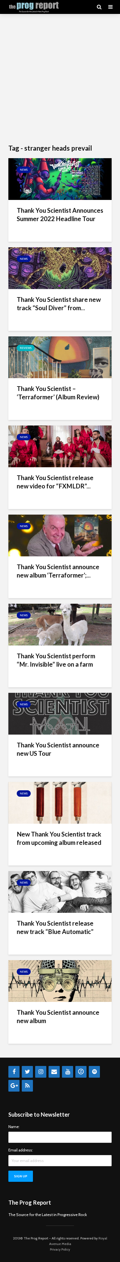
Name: (14, 1126)
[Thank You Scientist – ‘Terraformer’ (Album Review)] (60, 356)
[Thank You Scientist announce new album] (60, 980)
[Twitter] (27, 1072)
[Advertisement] (60, 79)
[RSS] (27, 1086)
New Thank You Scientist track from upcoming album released (59, 838)
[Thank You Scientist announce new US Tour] (60, 713)
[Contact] (54, 1072)
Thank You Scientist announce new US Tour (58, 749)
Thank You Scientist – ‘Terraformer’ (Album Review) (58, 393)
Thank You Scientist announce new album (58, 1016)
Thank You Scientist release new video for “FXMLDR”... (55, 482)
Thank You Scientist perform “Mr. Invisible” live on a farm (56, 660)
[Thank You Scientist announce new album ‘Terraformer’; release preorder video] (60, 535)
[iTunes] (81, 1072)
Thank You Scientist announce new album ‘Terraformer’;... (58, 571)
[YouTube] (67, 1072)
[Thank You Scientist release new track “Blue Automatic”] (60, 891)
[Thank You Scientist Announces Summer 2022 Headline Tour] (60, 178)
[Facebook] (14, 1072)
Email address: (20, 1150)
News (24, 170)
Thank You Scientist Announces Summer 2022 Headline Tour (60, 214)
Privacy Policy (60, 1249)
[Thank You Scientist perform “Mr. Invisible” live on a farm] (60, 624)
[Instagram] (40, 1072)
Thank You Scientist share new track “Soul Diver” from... (59, 304)
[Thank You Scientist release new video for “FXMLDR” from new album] (60, 446)
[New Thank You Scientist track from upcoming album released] (60, 802)
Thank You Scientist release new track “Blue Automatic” (55, 927)
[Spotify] (94, 1072)
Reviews (26, 348)
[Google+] (14, 1086)
